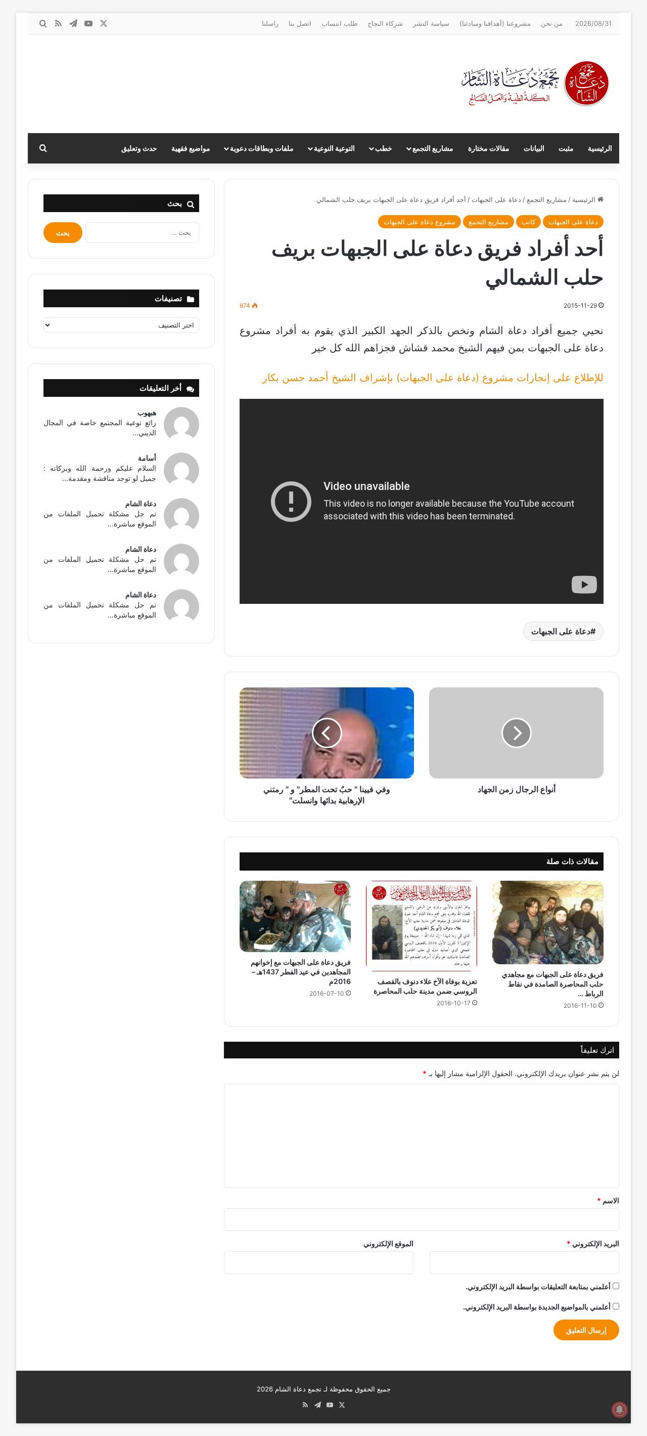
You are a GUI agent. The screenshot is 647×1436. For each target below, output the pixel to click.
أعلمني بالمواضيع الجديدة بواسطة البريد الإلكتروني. (537, 1306)
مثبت (566, 148)
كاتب (528, 222)
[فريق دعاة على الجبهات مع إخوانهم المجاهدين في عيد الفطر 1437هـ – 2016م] (295, 917)
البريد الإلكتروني (593, 1243)
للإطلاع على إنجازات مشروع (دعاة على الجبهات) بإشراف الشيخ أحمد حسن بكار (433, 378)
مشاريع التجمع (432, 148)
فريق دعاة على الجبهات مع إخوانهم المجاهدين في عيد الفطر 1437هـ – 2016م (301, 972)
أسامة (147, 458)
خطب (383, 148)
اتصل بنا (300, 23)
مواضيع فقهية (190, 148)
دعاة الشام (140, 503)
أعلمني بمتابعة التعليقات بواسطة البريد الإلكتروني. (538, 1286)
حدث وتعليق (139, 148)
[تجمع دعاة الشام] (535, 84)
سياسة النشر (431, 23)
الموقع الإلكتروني (388, 1243)
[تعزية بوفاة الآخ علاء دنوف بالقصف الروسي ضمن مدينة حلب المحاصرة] (421, 926)
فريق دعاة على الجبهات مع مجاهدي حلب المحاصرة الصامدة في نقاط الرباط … (553, 984)
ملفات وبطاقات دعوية (262, 148)
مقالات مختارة (489, 148)
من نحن (552, 23)
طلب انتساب (339, 23)
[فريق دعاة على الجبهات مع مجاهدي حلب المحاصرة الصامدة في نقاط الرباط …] (548, 922)
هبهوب (146, 412)
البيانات (534, 148)
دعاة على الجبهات (496, 199)
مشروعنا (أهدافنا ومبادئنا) (495, 23)
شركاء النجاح (385, 23)
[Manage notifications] (620, 1410)
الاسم (608, 1200)
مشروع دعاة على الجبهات (419, 222)
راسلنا (270, 23)
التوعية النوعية (334, 148)
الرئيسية (600, 148)
